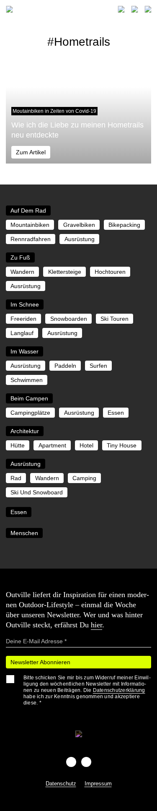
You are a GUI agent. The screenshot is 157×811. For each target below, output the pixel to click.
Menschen (24, 533)
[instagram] (86, 762)
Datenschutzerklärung (119, 690)
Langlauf (21, 333)
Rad (15, 478)
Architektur (24, 431)
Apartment (52, 445)
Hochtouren (110, 271)
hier (96, 625)
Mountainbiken (29, 224)
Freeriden (23, 318)
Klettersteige (64, 271)
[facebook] (71, 762)
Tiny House (121, 445)
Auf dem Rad (28, 210)
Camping (84, 478)
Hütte (17, 445)
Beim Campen (29, 398)
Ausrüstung (79, 239)
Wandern (22, 271)
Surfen (98, 365)
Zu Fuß (20, 257)
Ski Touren (114, 318)
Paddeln (65, 365)
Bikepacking (124, 224)
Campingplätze (30, 412)
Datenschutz (61, 783)
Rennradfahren (30, 239)
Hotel (86, 445)
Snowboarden (68, 318)
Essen (116, 412)
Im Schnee (24, 304)
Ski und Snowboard (36, 492)
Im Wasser (24, 351)
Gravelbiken (79, 224)
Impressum (98, 783)
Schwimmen (26, 380)
